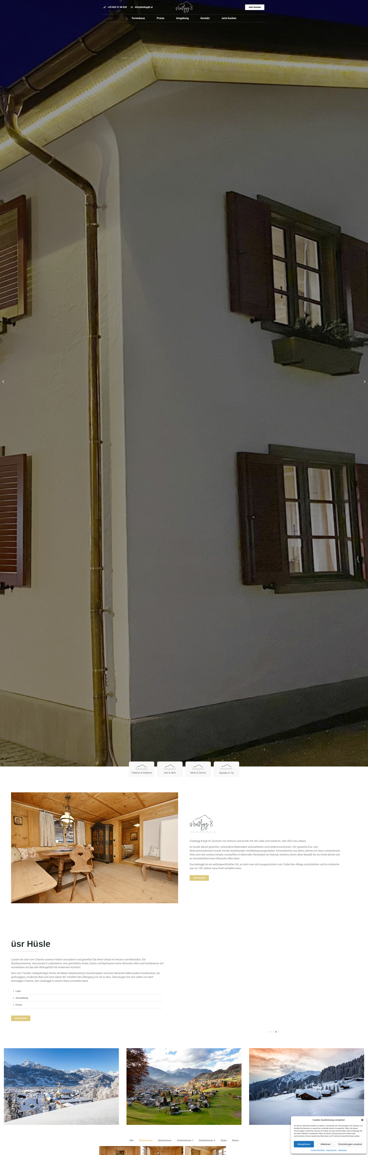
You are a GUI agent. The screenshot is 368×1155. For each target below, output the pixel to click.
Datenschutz (331, 1150)
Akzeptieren (304, 1144)
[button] (362, 1120)
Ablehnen (325, 1144)
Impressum (342, 1150)
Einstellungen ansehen (350, 1144)
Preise (160, 18)
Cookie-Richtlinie (318, 1150)
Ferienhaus (138, 18)
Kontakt (205, 18)
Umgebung (182, 18)
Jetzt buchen (228, 18)
